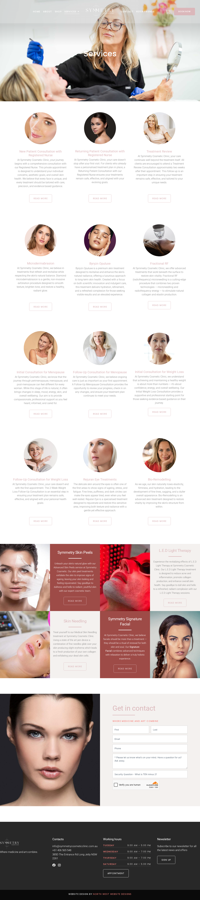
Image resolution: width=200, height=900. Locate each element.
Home (36, 11)
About (47, 11)
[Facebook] (53, 865)
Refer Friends (145, 11)
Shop (58, 11)
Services (70, 11)
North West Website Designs (112, 894)
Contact (127, 11)
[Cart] (168, 11)
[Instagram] (59, 865)
